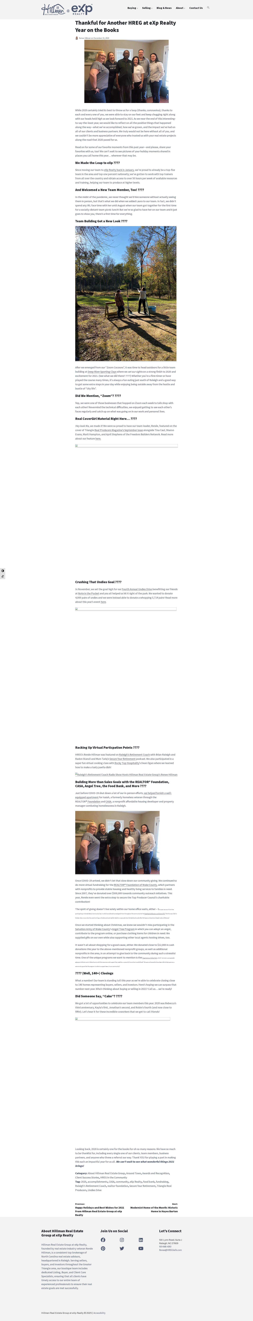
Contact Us (196, 7)
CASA (108, 801)
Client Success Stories (87, 1177)
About (179, 7)
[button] (208, 8)
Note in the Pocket (88, 593)
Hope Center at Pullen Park (149, 958)
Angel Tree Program (123, 929)
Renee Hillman (85, 38)
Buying (132, 7)
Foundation (93, 801)
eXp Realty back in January (119, 169)
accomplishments (98, 1181)
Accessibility (99, 1313)
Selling (146, 7)
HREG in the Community (113, 1177)
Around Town (133, 1173)
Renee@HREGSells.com (170, 1250)
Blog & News (164, 7)
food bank (149, 1181)
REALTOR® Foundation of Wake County (135, 884)
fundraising (162, 1181)
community (122, 1181)
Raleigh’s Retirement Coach (134, 754)
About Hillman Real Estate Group (106, 1173)
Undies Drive (94, 1190)
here (103, 601)
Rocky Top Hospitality (127, 763)
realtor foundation (117, 1185)
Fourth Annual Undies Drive (137, 589)
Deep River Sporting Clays (102, 371)
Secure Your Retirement (123, 758)
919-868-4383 (165, 1246)
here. (98, 438)
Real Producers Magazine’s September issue (118, 430)
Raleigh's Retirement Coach (90, 1185)
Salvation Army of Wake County (92, 929)
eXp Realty (136, 1181)
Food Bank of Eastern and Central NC (155, 914)
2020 (83, 1181)
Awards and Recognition (155, 1173)
